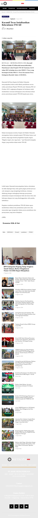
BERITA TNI (9, 12)
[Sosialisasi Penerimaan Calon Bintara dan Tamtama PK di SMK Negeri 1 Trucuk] (8, 377)
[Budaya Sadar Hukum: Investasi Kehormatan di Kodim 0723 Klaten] (8, 388)
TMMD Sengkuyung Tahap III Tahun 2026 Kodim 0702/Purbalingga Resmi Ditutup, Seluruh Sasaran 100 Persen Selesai (24, 352)
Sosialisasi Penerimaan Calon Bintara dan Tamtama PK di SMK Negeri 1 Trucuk (25, 373)
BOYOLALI (10, 232)
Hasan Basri (10, 28)
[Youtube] (26, 506)
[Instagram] (16, 506)
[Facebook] (9, 33)
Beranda (3, 12)
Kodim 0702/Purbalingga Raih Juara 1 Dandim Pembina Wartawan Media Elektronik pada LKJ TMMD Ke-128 (24, 397)
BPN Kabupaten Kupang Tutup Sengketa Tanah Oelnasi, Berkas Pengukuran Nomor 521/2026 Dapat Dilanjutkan (18, 269)
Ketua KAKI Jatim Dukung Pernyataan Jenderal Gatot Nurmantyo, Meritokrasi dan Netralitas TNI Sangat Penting (25, 339)
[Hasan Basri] (3, 28)
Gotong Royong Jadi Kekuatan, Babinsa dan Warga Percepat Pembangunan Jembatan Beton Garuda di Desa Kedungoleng (25, 363)
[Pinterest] (18, 33)
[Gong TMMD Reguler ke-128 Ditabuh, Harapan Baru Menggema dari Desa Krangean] (8, 412)
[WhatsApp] (26, 33)
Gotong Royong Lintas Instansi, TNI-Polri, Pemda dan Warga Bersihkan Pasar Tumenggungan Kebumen (25, 314)
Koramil (17, 232)
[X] (14, 33)
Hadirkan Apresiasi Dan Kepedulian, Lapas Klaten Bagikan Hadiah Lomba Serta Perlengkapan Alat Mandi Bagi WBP (24, 303)
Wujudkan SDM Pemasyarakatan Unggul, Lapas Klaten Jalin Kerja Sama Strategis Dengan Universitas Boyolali (25, 291)
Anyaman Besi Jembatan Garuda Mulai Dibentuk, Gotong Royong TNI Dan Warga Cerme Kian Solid (25, 420)
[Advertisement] (19, 165)
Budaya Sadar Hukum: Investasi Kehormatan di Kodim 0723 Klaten (24, 385)
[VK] (22, 33)
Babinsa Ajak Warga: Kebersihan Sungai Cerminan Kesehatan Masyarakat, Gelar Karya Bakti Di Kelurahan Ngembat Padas (25, 444)
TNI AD (30, 232)
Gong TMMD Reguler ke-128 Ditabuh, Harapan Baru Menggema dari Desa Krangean (25, 409)
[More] (34, 240)
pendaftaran (23, 232)
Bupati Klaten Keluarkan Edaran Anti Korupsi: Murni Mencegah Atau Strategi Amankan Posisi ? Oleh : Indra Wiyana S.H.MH (25, 280)
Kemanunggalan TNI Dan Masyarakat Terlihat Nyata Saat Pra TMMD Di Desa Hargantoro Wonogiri (25, 432)
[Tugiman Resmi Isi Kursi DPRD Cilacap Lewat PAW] (8, 328)
